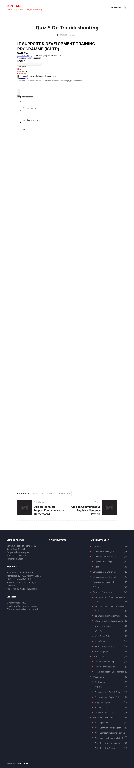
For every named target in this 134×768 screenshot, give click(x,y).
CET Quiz (99, 687)
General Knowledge (103, 561)
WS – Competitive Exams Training (110, 732)
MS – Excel (99, 631)
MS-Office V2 (101, 641)
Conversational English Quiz (107, 697)
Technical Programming (103, 592)
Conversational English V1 (104, 571)
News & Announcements (104, 582)
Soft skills (97, 587)
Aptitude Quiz (101, 681)
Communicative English (103, 551)
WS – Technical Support (105, 748)
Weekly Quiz (64, 493)
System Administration (105, 666)
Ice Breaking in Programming (107, 615)
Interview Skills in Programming (109, 620)
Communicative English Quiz (107, 692)
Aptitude (96, 546)
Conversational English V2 (104, 576)
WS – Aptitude (101, 722)
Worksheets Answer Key (104, 717)
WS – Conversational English (107, 737)
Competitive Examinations (104, 556)
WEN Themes (23, 763)
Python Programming (104, 646)
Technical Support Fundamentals (109, 671)
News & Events (58, 539)
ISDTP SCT (14, 6)
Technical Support (101, 656)
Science (98, 566)
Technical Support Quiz (43, 493)
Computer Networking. (105, 661)
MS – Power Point (103, 636)
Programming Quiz (103, 702)
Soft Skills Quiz (101, 707)
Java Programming (103, 625)
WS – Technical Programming (108, 743)
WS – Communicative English (108, 727)
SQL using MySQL (103, 651)
